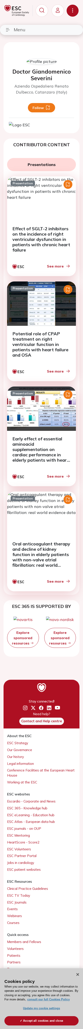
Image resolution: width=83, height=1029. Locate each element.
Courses (13, 923)
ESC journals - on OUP (24, 828)
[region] (41, 998)
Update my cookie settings (41, 1008)
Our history (15, 757)
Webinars (14, 916)
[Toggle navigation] (73, 11)
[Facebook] (41, 708)
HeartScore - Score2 (23, 842)
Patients (13, 955)
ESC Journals (17, 902)
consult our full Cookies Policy (48, 999)
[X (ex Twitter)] (33, 708)
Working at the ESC (22, 782)
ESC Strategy (17, 743)
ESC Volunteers (19, 849)
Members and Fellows (24, 942)
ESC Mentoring (18, 835)
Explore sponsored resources (22, 637)
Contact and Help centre (41, 721)
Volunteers (15, 949)
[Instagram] (25, 708)
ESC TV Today (18, 895)
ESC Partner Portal (22, 856)
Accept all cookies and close (43, 1020)
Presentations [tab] (42, 164)
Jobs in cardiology (20, 863)
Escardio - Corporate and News (31, 801)
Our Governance (19, 750)
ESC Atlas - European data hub (31, 822)
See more (55, 266)
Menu (19, 29)
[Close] (78, 974)
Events (12, 909)
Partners (14, 962)
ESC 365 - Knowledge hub (27, 808)
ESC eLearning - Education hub (30, 815)
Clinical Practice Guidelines (27, 888)
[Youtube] (57, 708)
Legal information (20, 763)
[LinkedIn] (49, 708)
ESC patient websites (24, 869)
